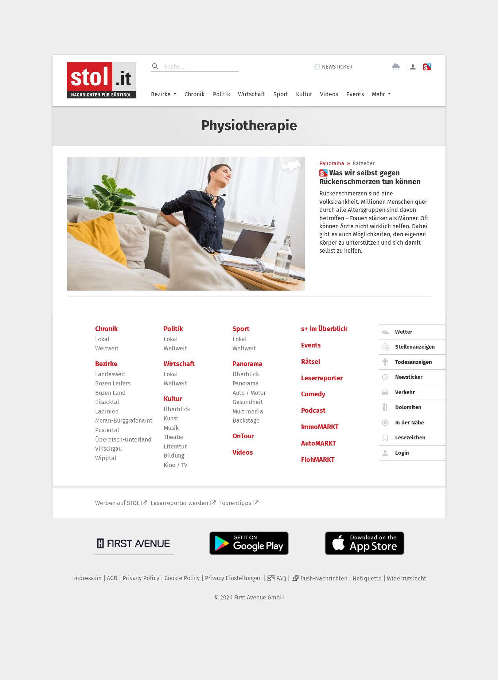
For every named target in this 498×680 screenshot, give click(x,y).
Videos (329, 94)
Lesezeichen (410, 437)
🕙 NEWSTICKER (333, 66)
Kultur (304, 94)
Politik (221, 94)
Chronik (194, 94)
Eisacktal (107, 402)
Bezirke (161, 94)
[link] (375, 177)
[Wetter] (395, 67)
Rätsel (310, 362)
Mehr (378, 94)
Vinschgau (108, 448)
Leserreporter (322, 378)
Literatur (175, 446)
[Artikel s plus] (186, 224)
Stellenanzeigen (415, 346)
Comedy (313, 394)
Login (402, 453)
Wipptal (105, 458)
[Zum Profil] (413, 67)
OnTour (243, 436)
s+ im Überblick (324, 329)
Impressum (87, 578)
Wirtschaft (251, 94)
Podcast (313, 411)
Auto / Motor (249, 392)
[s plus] (427, 67)
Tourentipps (235, 503)
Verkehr (405, 392)
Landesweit (110, 374)
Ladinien (106, 411)
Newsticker (409, 377)
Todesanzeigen (413, 362)
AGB (112, 578)
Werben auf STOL (117, 503)
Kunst (171, 418)
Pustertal (107, 430)
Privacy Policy (140, 578)
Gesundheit (248, 402)
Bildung (174, 455)
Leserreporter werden (179, 503)
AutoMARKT (318, 443)
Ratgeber (364, 163)
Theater (174, 437)
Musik (171, 427)
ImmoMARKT (320, 427)
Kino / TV (175, 465)
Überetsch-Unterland (123, 439)
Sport (280, 94)
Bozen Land (110, 392)
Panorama (331, 163)
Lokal (102, 339)
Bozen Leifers (113, 383)
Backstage (246, 420)
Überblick (177, 409)
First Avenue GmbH (259, 597)
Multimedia (248, 411)
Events (355, 94)
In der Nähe (409, 422)
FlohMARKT (318, 460)
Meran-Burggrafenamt (123, 420)
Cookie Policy (182, 578)
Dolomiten (408, 407)
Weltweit (106, 348)
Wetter (403, 332)
